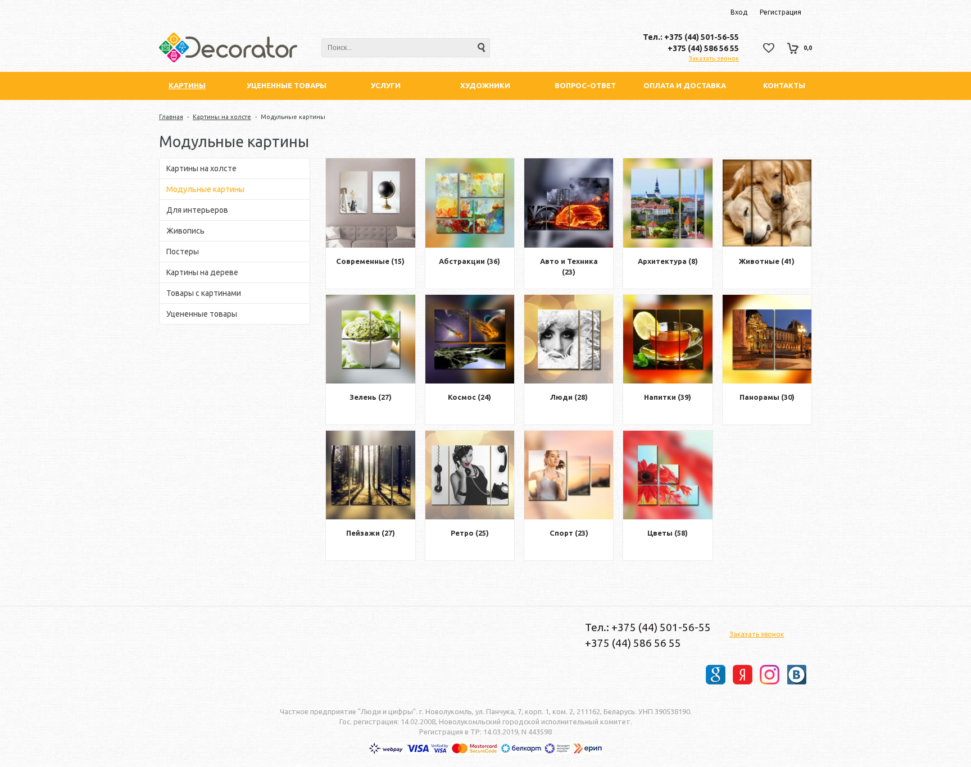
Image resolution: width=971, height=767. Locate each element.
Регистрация (780, 12)
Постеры (182, 251)
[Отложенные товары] (768, 48)
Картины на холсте (222, 116)
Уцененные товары (201, 313)
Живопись (185, 230)
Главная (171, 116)
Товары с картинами (203, 293)
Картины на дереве (202, 272)
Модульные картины (205, 189)
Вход (738, 12)
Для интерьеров (197, 210)
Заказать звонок (714, 58)
